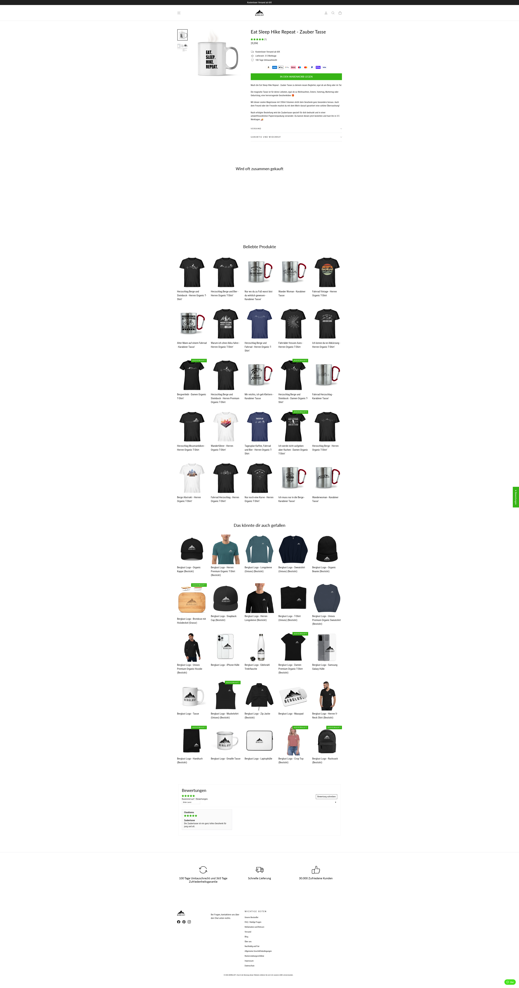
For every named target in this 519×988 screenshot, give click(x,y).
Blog (246, 936)
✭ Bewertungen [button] (516, 497)
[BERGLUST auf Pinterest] (184, 921)
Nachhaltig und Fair (252, 946)
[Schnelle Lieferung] (259, 870)
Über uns (248, 941)
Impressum (249, 961)
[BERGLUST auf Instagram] (189, 921)
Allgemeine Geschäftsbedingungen (258, 951)
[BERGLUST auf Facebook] (178, 921)
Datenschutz (249, 966)
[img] (207, 815)
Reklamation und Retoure (254, 927)
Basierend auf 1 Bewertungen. (195, 799)
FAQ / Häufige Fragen (253, 922)
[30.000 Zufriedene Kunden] (316, 870)
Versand (256, 128)
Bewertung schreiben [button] (326, 796)
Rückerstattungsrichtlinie (254, 956)
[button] (257, 39)
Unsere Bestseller (251, 917)
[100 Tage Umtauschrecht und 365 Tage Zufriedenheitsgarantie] (203, 870)
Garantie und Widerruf (266, 137)
